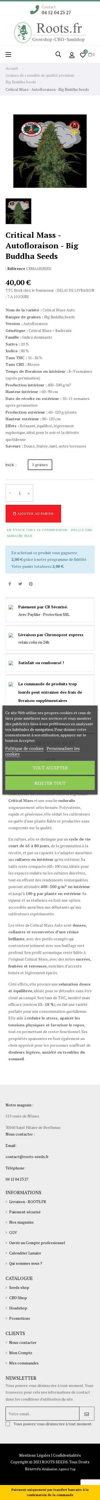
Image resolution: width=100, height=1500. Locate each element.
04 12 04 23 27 (56, 12)
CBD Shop (18, 1297)
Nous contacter (22, 1342)
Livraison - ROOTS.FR (27, 1201)
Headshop (18, 1308)
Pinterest (31, 584)
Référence (16, 269)
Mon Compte (20, 1352)
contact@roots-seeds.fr (27, 1156)
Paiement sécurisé (25, 1211)
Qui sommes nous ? (25, 1263)
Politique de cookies (24, 748)
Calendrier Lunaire (25, 1253)
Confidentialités (67, 1455)
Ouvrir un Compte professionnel (37, 1242)
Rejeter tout (50, 783)
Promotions (19, 1318)
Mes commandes (24, 1363)
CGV (13, 1232)
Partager (10, 584)
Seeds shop (19, 1287)
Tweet (20, 584)
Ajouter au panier (35, 513)
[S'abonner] (86, 1414)
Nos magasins (21, 1222)
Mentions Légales (34, 1455)
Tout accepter (50, 768)
